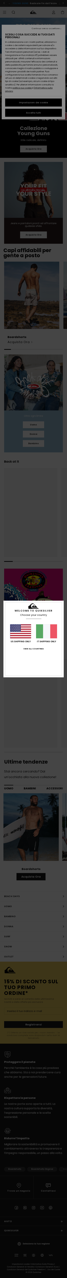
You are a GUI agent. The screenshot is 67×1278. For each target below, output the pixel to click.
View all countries (33, 648)
